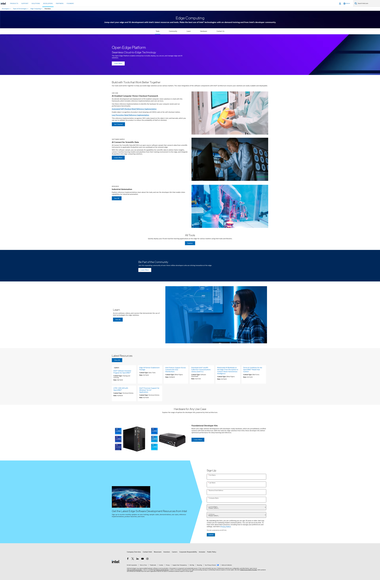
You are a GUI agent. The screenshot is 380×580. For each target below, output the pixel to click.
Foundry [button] (70, 3)
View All (117, 360)
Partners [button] (60, 3)
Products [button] (14, 3)
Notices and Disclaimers (162, 570)
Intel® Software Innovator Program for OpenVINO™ (122, 372)
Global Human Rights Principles (248, 570)
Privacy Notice (226, 526)
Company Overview (134, 552)
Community (173, 31)
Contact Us (220, 31)
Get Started (118, 124)
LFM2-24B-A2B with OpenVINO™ (120, 389)
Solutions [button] (36, 3)
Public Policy (211, 552)
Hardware (203, 31)
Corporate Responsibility (188, 552)
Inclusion (202, 552)
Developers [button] (48, 3)
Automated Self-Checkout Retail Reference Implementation (134, 109)
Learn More (118, 63)
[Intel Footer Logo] (116, 562)
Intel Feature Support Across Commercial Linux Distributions (175, 370)
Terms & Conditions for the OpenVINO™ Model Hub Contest (252, 370)
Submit (210, 535)
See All (116, 198)
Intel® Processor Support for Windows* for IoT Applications (149, 390)
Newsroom (158, 552)
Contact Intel (147, 552)
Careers (174, 552)
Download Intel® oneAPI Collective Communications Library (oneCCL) (201, 370)
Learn (189, 31)
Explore (190, 243)
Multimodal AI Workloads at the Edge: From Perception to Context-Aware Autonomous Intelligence (227, 371)
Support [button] (24, 3)
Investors (166, 552)
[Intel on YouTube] (142, 559)
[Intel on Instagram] (147, 559)
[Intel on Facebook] (127, 559)
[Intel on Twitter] (132, 559)
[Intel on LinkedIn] (137, 559)
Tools (157, 31)
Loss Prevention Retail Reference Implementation (130, 115)
